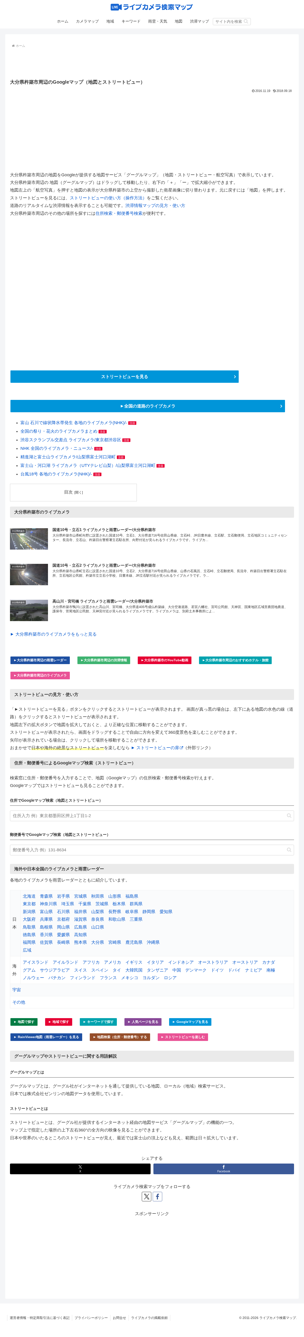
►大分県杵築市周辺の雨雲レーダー (40, 660)
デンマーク (196, 970)
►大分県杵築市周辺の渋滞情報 (104, 660)
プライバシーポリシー (91, 1318)
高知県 (80, 934)
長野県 (114, 911)
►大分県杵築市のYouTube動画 (164, 660)
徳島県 (29, 934)
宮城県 (80, 896)
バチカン (57, 977)
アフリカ (91, 962)
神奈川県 (48, 903)
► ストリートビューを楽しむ (183, 1037)
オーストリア (245, 962)
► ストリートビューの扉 (155, 747)
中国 (176, 970)
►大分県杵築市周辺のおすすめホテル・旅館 (235, 660)
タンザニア (157, 970)
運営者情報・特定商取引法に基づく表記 (40, 1318)
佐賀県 (46, 942)
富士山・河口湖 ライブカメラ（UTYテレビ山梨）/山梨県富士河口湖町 (87, 465)
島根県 (46, 927)
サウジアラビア (55, 970)
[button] (246, 21)
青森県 (46, 896)
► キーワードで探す (98, 1022)
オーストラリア (213, 962)
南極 (270, 970)
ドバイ (234, 970)
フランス (108, 977)
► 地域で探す (58, 1022)
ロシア (170, 977)
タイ (117, 970)
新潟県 (29, 911)
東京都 (29, 903)
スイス (80, 970)
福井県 (80, 911)
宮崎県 (114, 942)
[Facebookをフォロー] (157, 1196)
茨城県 (101, 903)
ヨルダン (151, 977)
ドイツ (217, 970)
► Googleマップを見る (190, 1022)
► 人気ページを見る (143, 1022)
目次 (68, 492)
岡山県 (63, 927)
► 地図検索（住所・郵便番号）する (120, 1037)
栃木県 (119, 903)
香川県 (46, 934)
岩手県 (63, 896)
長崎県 (63, 942)
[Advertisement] (152, 62)
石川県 (63, 911)
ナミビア (253, 970)
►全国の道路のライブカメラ (148, 406)
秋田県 (97, 896)
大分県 (97, 942)
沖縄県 (153, 942)
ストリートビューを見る (124, 376)
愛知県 (166, 911)
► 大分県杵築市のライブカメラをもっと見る (53, 634)
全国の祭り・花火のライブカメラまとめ (58, 431)
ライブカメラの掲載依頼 (149, 1318)
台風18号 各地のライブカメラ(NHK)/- (56, 474)
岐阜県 (131, 911)
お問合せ (119, 1318)
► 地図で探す (24, 1022)
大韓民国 (133, 970)
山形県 (114, 896)
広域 (27, 950)
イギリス (133, 962)
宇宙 (16, 989)
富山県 (46, 911)
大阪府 (29, 919)
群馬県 (136, 903)
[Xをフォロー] (146, 1196)
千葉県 (84, 903)
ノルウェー (33, 977)
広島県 (80, 927)
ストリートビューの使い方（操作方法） (108, 198)
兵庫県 (46, 919)
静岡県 (148, 911)
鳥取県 (29, 927)
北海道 (29, 896)
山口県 (97, 927)
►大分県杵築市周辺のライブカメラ (40, 675)
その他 (18, 1002)
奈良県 (97, 919)
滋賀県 (80, 919)
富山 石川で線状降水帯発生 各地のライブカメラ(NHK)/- (73, 422)
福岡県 (29, 942)
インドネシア (181, 962)
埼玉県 (67, 903)
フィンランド (82, 977)
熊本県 (80, 942)
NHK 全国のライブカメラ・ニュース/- (56, 448)
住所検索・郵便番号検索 (118, 213)
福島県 (131, 896)
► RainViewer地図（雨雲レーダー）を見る (46, 1037)
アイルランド (65, 962)
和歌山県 (116, 919)
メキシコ (129, 977)
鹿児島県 (133, 942)
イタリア (155, 962)
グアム (29, 970)
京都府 (63, 919)
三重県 (136, 919)
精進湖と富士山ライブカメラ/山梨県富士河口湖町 (68, 457)
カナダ (268, 962)
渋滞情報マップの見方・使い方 (155, 205)
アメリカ (112, 962)
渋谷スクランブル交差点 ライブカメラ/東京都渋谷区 (70, 439)
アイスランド (35, 962)
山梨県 (97, 911)
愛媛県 (63, 934)
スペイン (99, 970)
